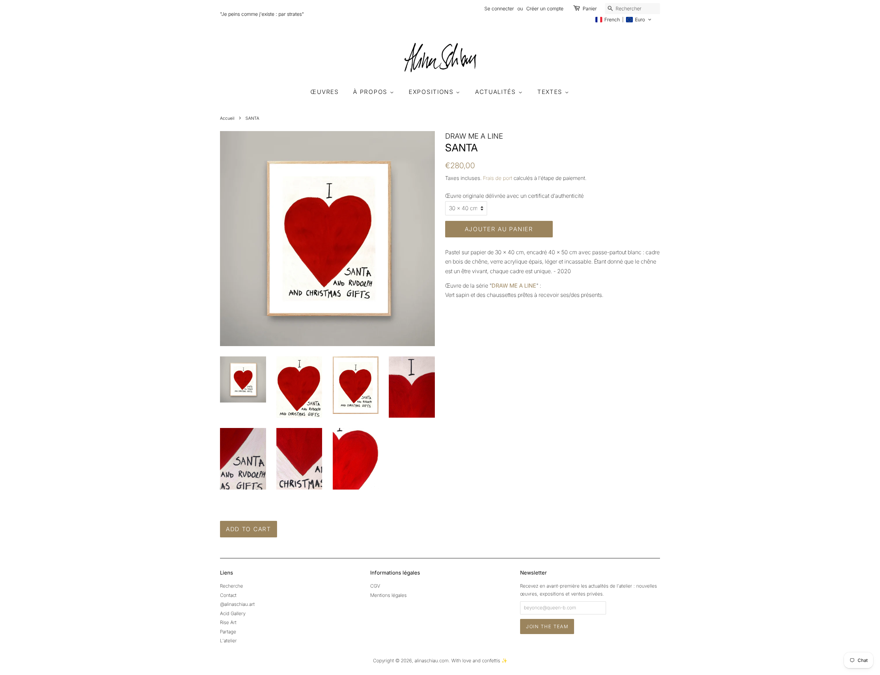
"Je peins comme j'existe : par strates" (262, 14)
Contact (228, 595)
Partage (228, 631)
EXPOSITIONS (432, 91)
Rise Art (228, 622)
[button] (623, 19)
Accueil (227, 118)
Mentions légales (388, 595)
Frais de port (497, 178)
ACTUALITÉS (496, 91)
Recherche (231, 586)
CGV (375, 586)
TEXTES (551, 91)
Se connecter (499, 8)
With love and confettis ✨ (479, 660)
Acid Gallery (232, 613)
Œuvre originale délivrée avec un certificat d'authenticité (514, 195)
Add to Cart (248, 529)
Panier (590, 8)
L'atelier (228, 640)
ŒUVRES (324, 91)
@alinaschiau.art (237, 604)
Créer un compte (544, 8)
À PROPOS (371, 91)
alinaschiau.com (432, 660)
